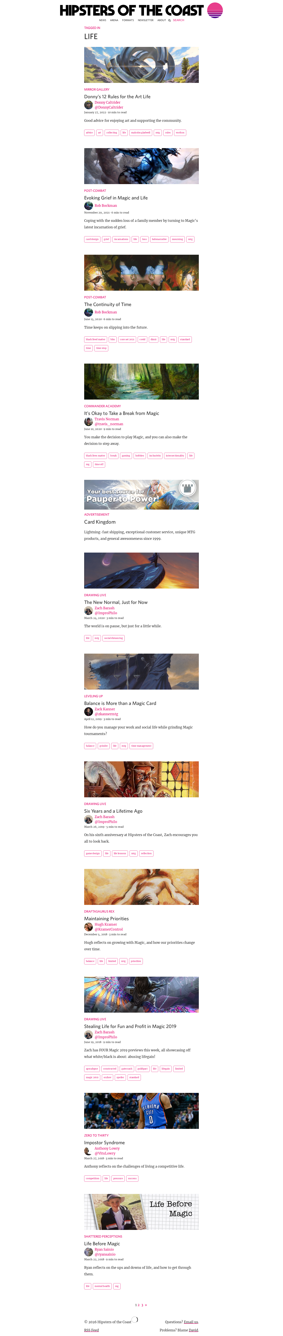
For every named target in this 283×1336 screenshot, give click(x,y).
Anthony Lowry (107, 1148)
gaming (126, 455)
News (102, 20)
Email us (191, 1322)
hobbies (139, 455)
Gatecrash (127, 1068)
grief (106, 239)
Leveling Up (93, 696)
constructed (109, 1068)
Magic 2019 (92, 1077)
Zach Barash (104, 608)
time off (99, 464)
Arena (114, 20)
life (124, 132)
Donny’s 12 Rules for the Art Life (117, 96)
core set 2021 (127, 339)
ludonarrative (159, 239)
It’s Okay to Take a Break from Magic (121, 413)
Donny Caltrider (107, 102)
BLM (113, 339)
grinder (104, 746)
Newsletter (146, 20)
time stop (101, 348)
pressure (118, 1178)
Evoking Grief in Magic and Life (116, 197)
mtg (158, 132)
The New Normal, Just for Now (116, 602)
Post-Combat (95, 190)
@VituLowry (105, 1153)
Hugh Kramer (106, 924)
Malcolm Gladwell (140, 132)
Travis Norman (107, 419)
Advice (89, 132)
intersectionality (175, 455)
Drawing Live (95, 595)
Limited (112, 961)
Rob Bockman (106, 206)
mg (88, 464)
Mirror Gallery (97, 89)
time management (141, 746)
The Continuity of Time (107, 304)
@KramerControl (109, 929)
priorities (136, 961)
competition (92, 1178)
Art (99, 132)
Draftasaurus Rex (99, 911)
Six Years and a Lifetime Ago (113, 811)
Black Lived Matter (95, 339)
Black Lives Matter (95, 455)
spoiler (120, 1077)
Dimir (154, 339)
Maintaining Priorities (106, 918)
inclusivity (155, 455)
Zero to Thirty (96, 1135)
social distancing (113, 638)
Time (88, 348)
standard (185, 339)
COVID (142, 339)
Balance (90, 746)
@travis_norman (109, 424)
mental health (102, 1286)
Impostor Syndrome (104, 1142)
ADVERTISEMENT (96, 514)
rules (168, 132)
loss (144, 239)
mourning (177, 239)
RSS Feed (91, 1330)
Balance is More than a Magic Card (120, 703)
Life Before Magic (102, 1243)
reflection (146, 853)
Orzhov (107, 1077)
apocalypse (92, 1068)
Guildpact (143, 1068)
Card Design (92, 239)
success (132, 1178)
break (113, 455)
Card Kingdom (100, 522)
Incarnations (121, 239)
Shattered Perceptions (103, 1236)
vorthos (180, 132)
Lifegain (166, 1068)
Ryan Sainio (104, 1249)
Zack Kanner (105, 709)
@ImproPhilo (106, 613)
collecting (111, 132)
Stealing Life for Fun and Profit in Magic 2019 (130, 1026)
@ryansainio (105, 1254)
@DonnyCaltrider (109, 107)
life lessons (120, 853)
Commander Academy (102, 406)
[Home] (141, 10)
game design (93, 853)
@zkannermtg (106, 714)
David (193, 1330)
